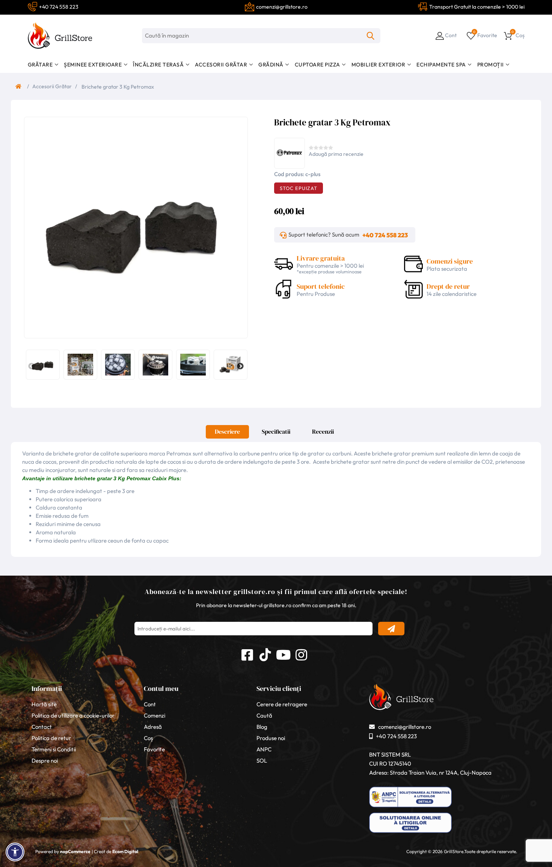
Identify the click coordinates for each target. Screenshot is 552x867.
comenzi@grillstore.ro (404, 726)
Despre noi (45, 760)
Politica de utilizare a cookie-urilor (73, 715)
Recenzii (323, 431)
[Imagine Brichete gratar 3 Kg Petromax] (134, 227)
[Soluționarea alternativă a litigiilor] (410, 807)
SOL (261, 760)
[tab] (227, 433)
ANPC (263, 749)
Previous (31, 366)
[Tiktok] (265, 654)
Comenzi (154, 715)
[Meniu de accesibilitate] (15, 852)
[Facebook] (247, 654)
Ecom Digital (125, 851)
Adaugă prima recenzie (336, 154)
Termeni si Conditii (54, 749)
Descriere (227, 431)
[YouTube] (283, 654)
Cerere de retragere (281, 704)
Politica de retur (51, 738)
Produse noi (270, 738)
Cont (150, 704)
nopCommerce (75, 851)
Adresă (153, 726)
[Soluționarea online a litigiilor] (410, 832)
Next (240, 366)
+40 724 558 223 (385, 235)
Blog (261, 726)
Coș (148, 738)
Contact (42, 726)
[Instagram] (301, 654)
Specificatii (276, 431)
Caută (370, 35)
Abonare (391, 628)
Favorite (154, 749)
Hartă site (44, 704)
